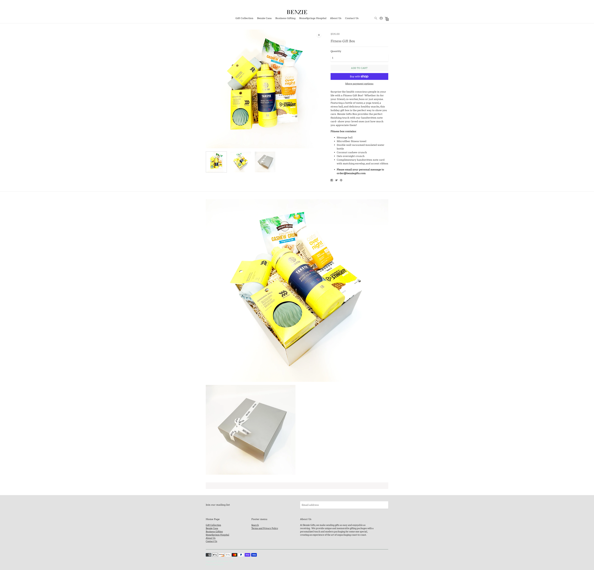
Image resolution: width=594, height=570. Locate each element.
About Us (335, 18)
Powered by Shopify (215, 564)
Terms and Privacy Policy (264, 528)
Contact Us (352, 18)
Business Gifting (285, 18)
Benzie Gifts (227, 561)
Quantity (336, 51)
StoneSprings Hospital (312, 18)
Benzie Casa (264, 18)
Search (255, 525)
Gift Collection (244, 18)
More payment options (359, 83)
